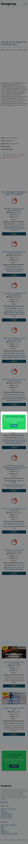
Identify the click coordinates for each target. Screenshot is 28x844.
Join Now (14, 425)
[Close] (26, 413)
